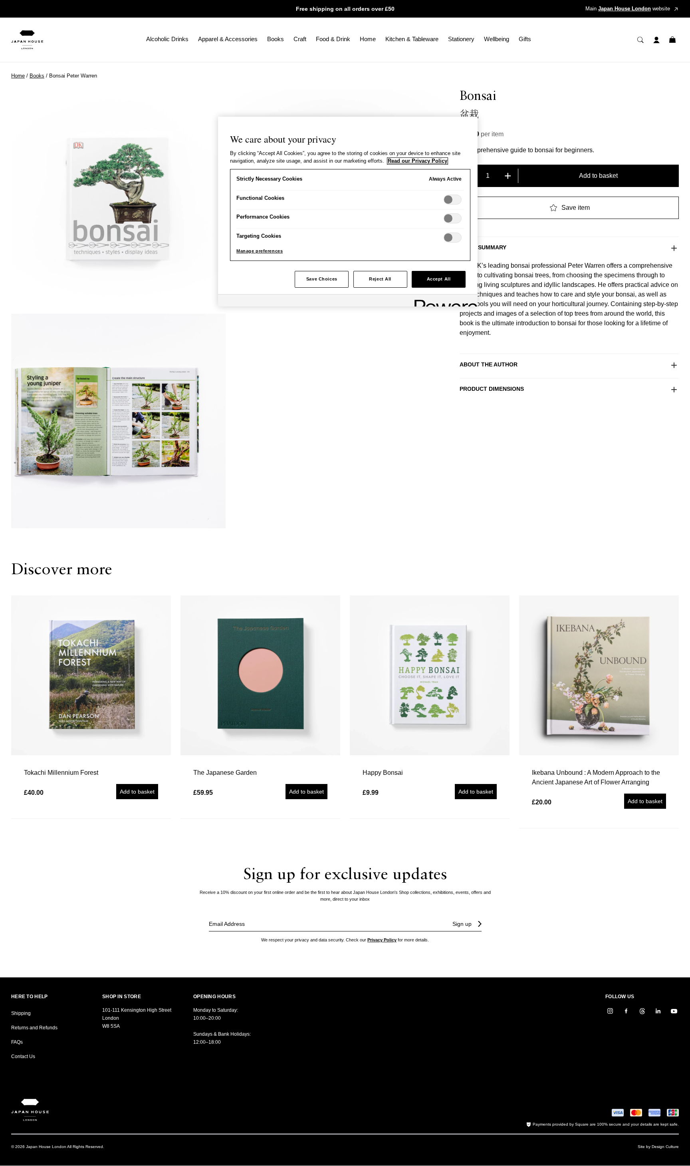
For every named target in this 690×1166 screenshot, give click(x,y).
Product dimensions (492, 389)
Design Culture (665, 1146)
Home (18, 76)
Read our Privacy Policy (417, 161)
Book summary (483, 247)
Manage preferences (259, 251)
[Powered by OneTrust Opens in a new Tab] (443, 301)
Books (37, 76)
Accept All (439, 279)
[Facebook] (626, 1011)
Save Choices (321, 279)
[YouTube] (674, 1011)
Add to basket (598, 175)
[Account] (656, 40)
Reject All (380, 279)
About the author (489, 364)
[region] (348, 211)
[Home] (27, 39)
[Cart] (672, 40)
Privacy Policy (382, 939)
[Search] (640, 40)
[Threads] (642, 1011)
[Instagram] (610, 1011)
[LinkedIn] (658, 1011)
